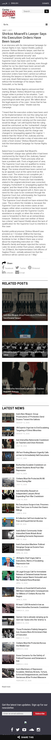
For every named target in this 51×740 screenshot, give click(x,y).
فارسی (4, 3)
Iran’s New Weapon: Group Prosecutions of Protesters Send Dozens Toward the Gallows (30, 417)
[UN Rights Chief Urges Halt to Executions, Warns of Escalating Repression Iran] (8, 562)
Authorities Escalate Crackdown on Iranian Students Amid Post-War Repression (31, 467)
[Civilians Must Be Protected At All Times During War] (8, 482)
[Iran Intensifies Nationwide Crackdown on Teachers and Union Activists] (25, 378)
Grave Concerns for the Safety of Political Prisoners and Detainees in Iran (31, 658)
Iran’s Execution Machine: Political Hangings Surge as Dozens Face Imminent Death (30, 547)
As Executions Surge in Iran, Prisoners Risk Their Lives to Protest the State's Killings (32, 507)
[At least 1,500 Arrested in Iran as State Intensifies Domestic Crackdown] (8, 608)
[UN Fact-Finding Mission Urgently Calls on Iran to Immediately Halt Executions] (8, 456)
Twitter (23, 268)
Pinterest (36, 268)
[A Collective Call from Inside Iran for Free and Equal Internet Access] (8, 522)
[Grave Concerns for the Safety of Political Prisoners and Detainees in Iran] (8, 659)
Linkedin (9, 273)
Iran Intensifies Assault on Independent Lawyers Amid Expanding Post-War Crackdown (30, 493)
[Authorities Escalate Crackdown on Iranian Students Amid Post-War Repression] (8, 468)
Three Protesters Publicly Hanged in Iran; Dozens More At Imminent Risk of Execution (31, 632)
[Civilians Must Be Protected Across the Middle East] (8, 647)
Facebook (9, 268)
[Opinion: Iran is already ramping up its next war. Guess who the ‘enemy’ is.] (8, 621)
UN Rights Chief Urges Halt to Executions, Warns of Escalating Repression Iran (29, 561)
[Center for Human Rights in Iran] (8, 13)
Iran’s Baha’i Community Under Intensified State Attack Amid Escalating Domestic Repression (30, 533)
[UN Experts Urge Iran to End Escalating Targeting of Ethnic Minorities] (25, 341)
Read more (6, 687)
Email (22, 273)
